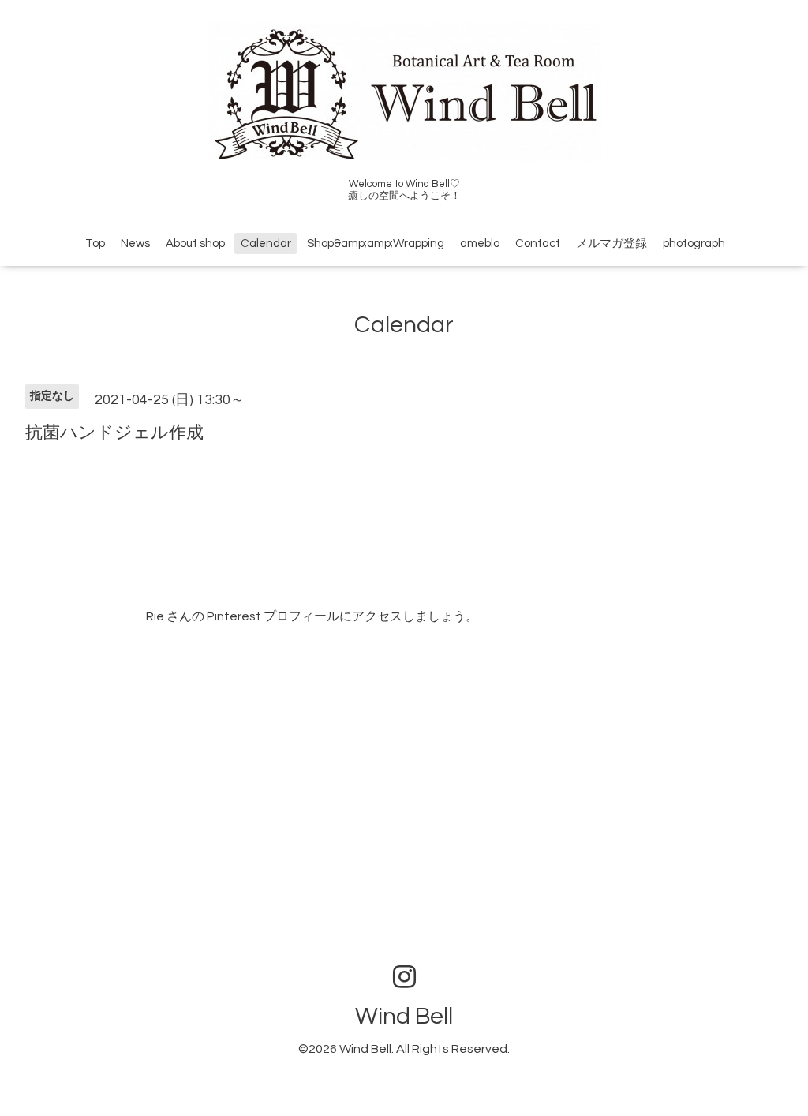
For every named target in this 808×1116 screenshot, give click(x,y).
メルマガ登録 (611, 243)
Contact (537, 243)
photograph (694, 243)
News (135, 243)
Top (95, 243)
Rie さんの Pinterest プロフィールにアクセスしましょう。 (312, 616)
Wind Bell (404, 1016)
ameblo (479, 243)
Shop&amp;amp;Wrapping (375, 243)
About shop (195, 243)
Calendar (266, 243)
